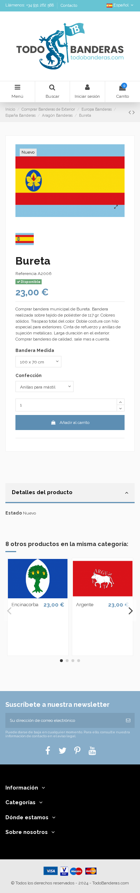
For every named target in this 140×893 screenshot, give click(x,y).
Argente (84, 604)
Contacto (69, 5)
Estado (13, 513)
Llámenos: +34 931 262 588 (30, 5)
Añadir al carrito (74, 422)
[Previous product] (130, 112)
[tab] (70, 493)
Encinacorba (24, 604)
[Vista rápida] (37, 596)
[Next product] (133, 112)
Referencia (26, 273)
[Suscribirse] (128, 720)
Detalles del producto (42, 492)
